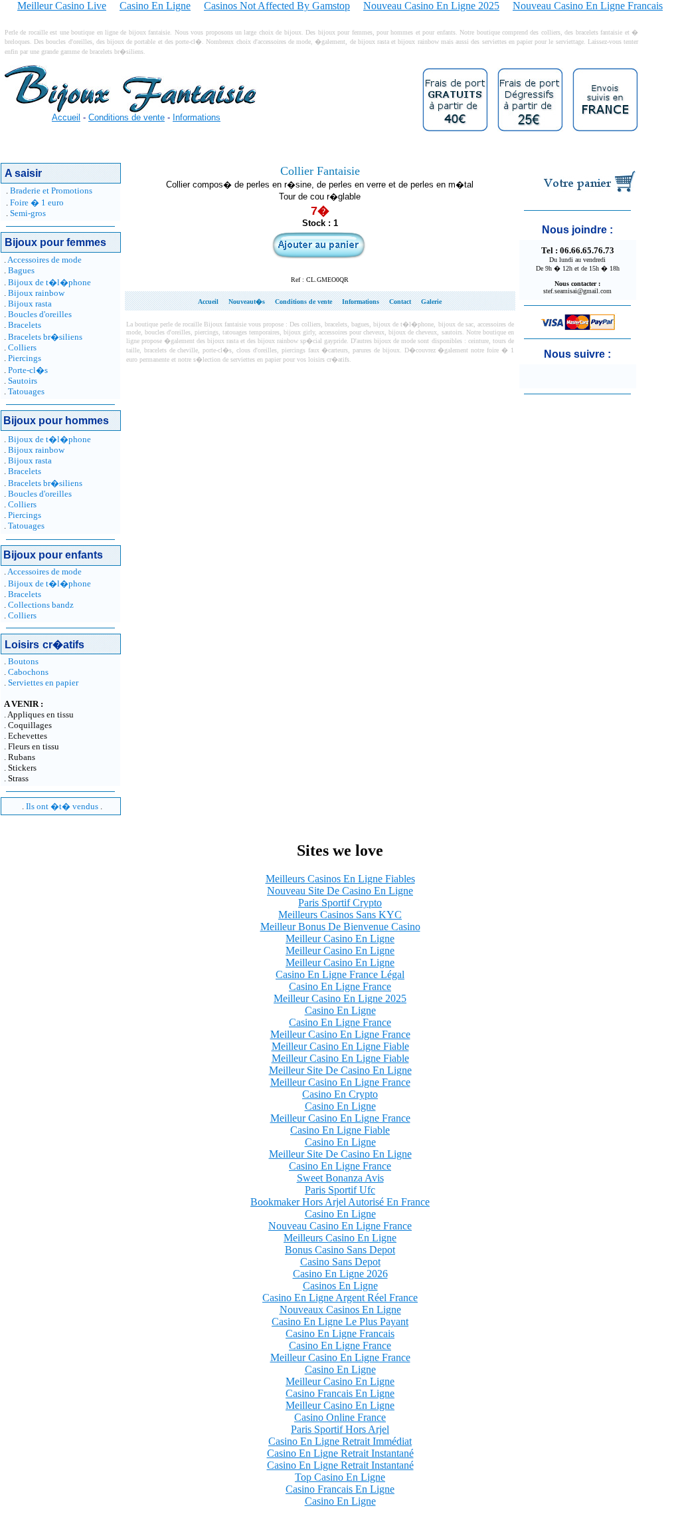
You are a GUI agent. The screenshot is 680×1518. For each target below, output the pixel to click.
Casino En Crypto (340, 1094)
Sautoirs (22, 381)
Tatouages (26, 391)
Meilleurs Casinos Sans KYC (340, 914)
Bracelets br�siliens (45, 337)
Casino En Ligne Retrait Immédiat (340, 1441)
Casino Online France (340, 1417)
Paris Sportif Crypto (340, 902)
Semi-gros (28, 213)
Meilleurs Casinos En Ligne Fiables (340, 878)
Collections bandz (41, 605)
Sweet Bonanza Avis (340, 1178)
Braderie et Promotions (51, 190)
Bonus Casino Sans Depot (340, 1249)
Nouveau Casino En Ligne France (340, 1225)
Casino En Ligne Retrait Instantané (340, 1453)
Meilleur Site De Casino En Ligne (340, 1070)
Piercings (24, 358)
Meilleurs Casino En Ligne (340, 1237)
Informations (196, 117)
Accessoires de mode (44, 260)
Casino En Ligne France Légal (340, 974)
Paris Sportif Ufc (340, 1190)
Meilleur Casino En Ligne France (340, 1034)
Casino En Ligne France (340, 986)
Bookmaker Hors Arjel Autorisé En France (340, 1201)
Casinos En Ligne (340, 1285)
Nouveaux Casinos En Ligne (340, 1309)
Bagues (21, 270)
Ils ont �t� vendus (62, 806)
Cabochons (28, 672)
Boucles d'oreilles (40, 314)
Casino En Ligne (340, 1010)
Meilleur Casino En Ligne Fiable (340, 1046)
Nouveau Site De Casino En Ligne (340, 890)
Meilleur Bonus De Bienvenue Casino (340, 926)
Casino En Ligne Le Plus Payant (340, 1321)
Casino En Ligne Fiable (340, 1130)
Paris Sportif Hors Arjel (340, 1429)
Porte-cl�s (28, 370)
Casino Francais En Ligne (340, 1393)
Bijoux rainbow (36, 293)
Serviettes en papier (43, 683)
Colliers (22, 347)
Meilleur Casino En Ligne (340, 938)
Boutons (23, 661)
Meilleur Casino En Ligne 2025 (340, 998)
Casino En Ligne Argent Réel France (340, 1297)
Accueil (66, 117)
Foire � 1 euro (37, 202)
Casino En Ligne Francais (340, 1333)
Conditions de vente (126, 117)
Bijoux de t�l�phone (49, 282)
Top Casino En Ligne (340, 1477)
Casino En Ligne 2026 (340, 1273)
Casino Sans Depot (340, 1261)
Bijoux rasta (30, 304)
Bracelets (24, 325)
